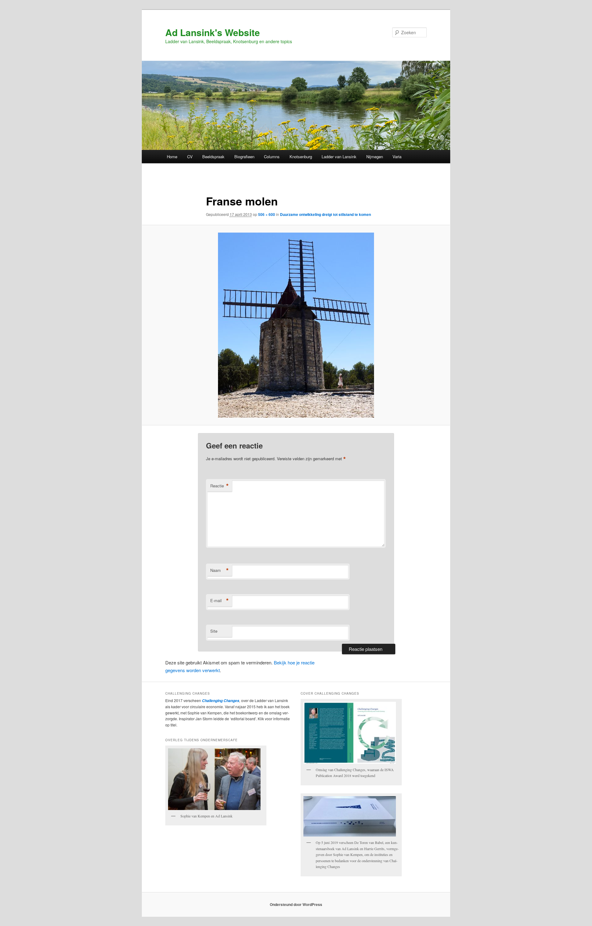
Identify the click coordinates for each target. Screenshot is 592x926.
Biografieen (244, 156)
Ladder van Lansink (339, 156)
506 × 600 (266, 214)
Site (213, 631)
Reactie (219, 486)
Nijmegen (374, 156)
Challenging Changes (220, 700)
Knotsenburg (301, 156)
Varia (397, 156)
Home (172, 156)
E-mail (219, 601)
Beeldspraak (213, 156)
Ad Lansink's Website (212, 32)
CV (190, 156)
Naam (219, 570)
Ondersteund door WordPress (296, 904)
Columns (272, 156)
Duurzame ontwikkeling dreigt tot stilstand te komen (325, 214)
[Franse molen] (296, 325)
